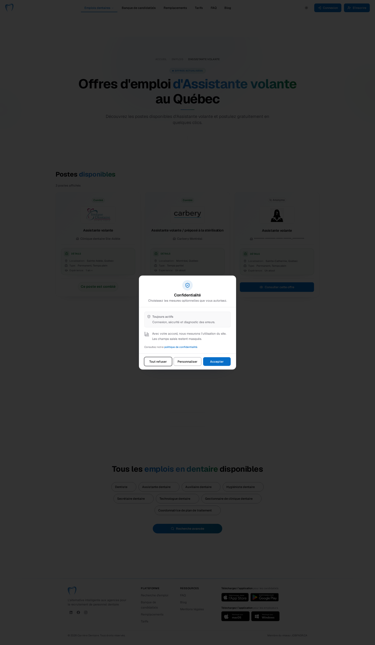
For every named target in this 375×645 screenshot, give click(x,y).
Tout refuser (158, 361)
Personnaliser (187, 361)
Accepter (217, 361)
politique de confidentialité (180, 347)
